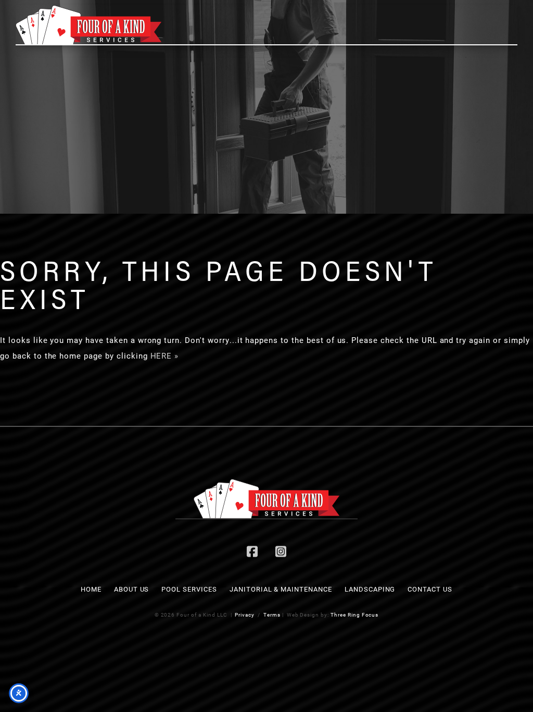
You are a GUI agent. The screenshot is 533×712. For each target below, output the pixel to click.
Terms (272, 614)
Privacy (245, 614)
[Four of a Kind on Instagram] (281, 552)
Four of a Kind (88, 25)
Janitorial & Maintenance (281, 589)
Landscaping (370, 589)
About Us (131, 589)
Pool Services (189, 589)
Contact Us (430, 589)
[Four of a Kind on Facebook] (252, 552)
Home (91, 589)
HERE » (164, 355)
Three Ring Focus (354, 614)
